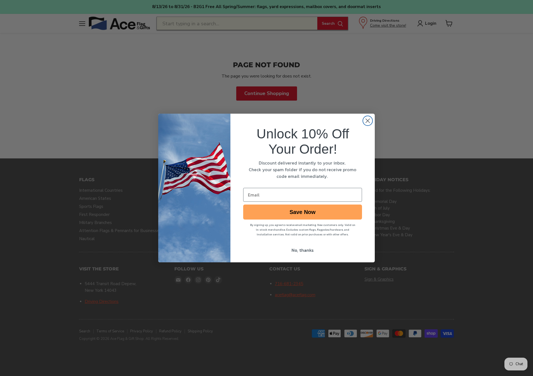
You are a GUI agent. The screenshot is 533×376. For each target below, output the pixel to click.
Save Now (303, 212)
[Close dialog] (368, 121)
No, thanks (302, 250)
